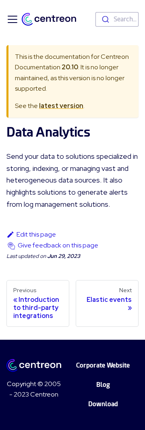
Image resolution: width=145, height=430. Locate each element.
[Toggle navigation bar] (12, 19)
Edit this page (36, 234)
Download (103, 404)
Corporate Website (103, 365)
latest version (61, 106)
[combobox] (117, 19)
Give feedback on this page (58, 245)
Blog (103, 384)
